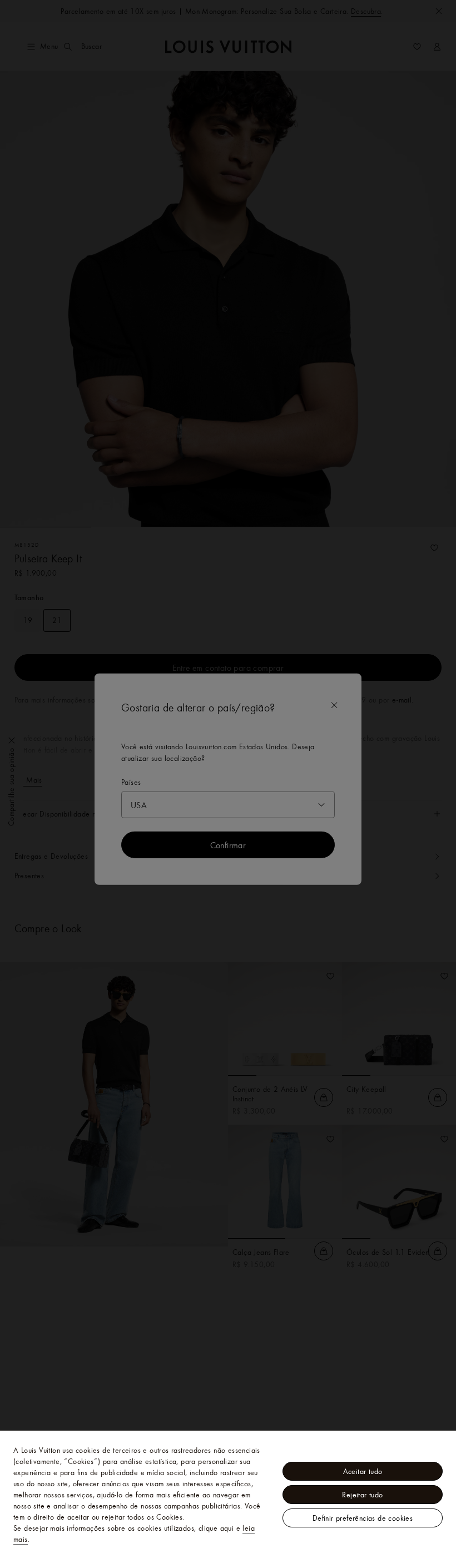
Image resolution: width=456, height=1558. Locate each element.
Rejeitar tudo (362, 1495)
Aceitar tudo (363, 1471)
